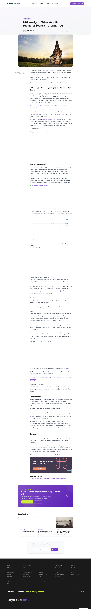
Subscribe (54, 549)
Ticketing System (10, 572)
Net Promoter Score (51, 70)
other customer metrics (58, 114)
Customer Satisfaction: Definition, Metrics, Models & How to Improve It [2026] (51, 478)
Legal (22, 606)
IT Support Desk (26, 578)
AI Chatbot (25, 567)
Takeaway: (17, 81)
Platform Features (10, 567)
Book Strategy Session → (77, 3)
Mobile (8, 583)
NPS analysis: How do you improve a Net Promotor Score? (20, 73)
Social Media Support (27, 574)
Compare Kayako (58, 565)
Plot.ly (31, 213)
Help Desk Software (11, 569)
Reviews (72, 572)
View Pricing (38, 502)
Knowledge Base (10, 578)
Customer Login (42, 581)
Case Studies (41, 569)
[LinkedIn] (81, 591)
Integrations (9, 581)
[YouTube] (83, 591)
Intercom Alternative (59, 572)
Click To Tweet (33, 107)
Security (72, 569)
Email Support (25, 569)
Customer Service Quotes (44, 578)
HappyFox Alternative (59, 578)
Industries (41, 3)
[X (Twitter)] (76, 591)
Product (33, 3)
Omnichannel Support (27, 572)
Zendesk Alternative (59, 567)
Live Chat (9, 574)
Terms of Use (9, 606)
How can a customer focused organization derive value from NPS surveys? (48, 105)
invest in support (61, 291)
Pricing (56, 3)
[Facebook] (78, 591)
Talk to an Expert (26, 502)
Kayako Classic (58, 581)
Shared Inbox (9, 576)
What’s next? (17, 79)
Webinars (41, 572)
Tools (40, 576)
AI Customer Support (27, 565)
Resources (49, 3)
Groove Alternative (58, 576)
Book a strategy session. (34, 592)
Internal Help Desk (26, 576)
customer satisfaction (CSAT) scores (51, 119)
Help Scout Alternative (59, 574)
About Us (73, 565)
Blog (24, 15)
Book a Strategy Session (76, 567)
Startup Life (28, 15)
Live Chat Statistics (43, 574)
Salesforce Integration (75, 574)
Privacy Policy (16, 606)
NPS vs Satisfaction (19, 76)
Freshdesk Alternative (59, 569)
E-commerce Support (27, 581)
